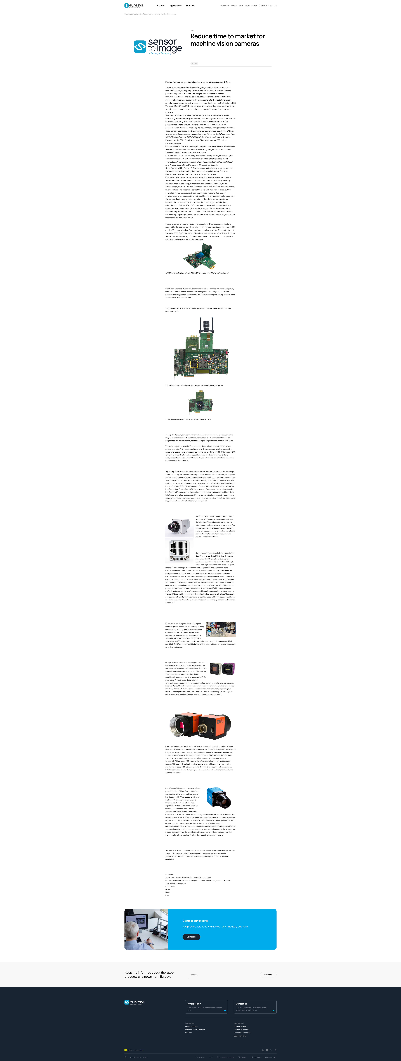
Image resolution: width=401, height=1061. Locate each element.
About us (234, 5)
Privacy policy (256, 1057)
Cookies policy (271, 1057)
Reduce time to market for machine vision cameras (159, 14)
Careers (254, 5)
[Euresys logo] (134, 1002)
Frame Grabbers (191, 1026)
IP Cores (188, 1033)
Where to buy (224, 5)
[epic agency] (125, 1057)
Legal (211, 1057)
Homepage (128, 14)
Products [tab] (161, 5)
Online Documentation (243, 1033)
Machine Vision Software (195, 1030)
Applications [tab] (176, 5)
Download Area (240, 1026)
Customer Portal (240, 1036)
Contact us (264, 5)
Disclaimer (242, 1057)
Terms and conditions (225, 1057)
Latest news (137, 14)
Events (247, 5)
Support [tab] (190, 5)
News (241, 5)
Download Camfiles (241, 1030)
